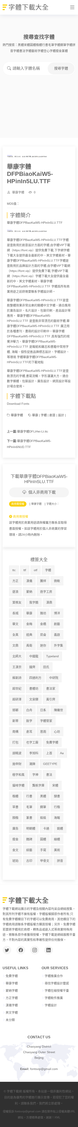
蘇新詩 (16, 677)
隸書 (57, 796)
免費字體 (52, 742)
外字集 (58, 645)
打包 (15, 742)
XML (57, 1117)
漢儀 (29, 581)
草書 (15, 807)
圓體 (33, 45)
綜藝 (29, 850)
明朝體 (30, 828)
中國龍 (33, 656)
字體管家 (46, 720)
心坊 (57, 731)
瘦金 (59, 51)
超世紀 (16, 688)
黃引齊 (50, 699)
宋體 (27, 45)
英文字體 (12, 1012)
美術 (57, 850)
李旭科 (33, 753)
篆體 (65, 51)
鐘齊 (32, 667)
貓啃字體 (18, 785)
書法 (49, 774)
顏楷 (15, 817)
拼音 (60, 860)
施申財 (16, 764)
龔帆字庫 (38, 785)
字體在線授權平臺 (57, 990)
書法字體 (25, 51)
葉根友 (16, 602)
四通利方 (35, 677)
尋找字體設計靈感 (57, 983)
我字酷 (33, 602)
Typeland (52, 656)
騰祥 (43, 581)
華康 (35, 415)
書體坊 (33, 688)
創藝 (57, 624)
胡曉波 (16, 753)
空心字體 (50, 51)
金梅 (29, 624)
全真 (15, 634)
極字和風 (18, 774)
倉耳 (29, 731)
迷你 (43, 645)
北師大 (16, 656)
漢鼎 (49, 602)
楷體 (39, 45)
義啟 (57, 634)
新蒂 (15, 720)
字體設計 (51, 1005)
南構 (15, 731)
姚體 (60, 828)
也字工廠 (32, 742)
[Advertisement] (39, 98)
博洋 (57, 613)
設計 (61, 415)
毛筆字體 (54, 45)
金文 (15, 850)
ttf (24, 570)
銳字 (29, 720)
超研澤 (16, 699)
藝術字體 (37, 51)
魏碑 (29, 839)
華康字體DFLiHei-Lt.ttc (32, 431)
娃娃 (43, 817)
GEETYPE (50, 764)
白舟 (29, 710)
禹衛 (29, 645)
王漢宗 (16, 667)
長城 (15, 613)
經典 (29, 634)
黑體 (21, 45)
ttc (14, 570)
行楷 (57, 807)
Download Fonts (18, 403)
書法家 (50, 688)
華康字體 (18, 192)
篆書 (29, 817)
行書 (45, 45)
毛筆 (29, 807)
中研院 (53, 677)
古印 (29, 860)
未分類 (10, 1019)
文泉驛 (33, 699)
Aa (62, 753)
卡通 (46, 828)
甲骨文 (44, 860)
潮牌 (32, 764)
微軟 (57, 581)
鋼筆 (43, 807)
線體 (57, 839)
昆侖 (43, 634)
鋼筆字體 (66, 45)
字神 (35, 774)
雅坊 (43, 613)
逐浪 (15, 591)
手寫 (43, 850)
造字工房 (46, 591)
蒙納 (29, 591)
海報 (57, 817)
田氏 (46, 667)
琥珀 (15, 860)
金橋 (43, 624)
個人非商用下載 (42, 492)
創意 (52, 415)
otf (35, 570)
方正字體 (12, 997)
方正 (15, 581)
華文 (15, 624)
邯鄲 (15, 710)
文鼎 (15, 645)
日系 (43, 710)
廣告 (15, 828)
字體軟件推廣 (54, 997)
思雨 (43, 731)
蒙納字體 (12, 990)
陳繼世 (58, 710)
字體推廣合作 (54, 975)
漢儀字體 (12, 1005)
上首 (49, 753)
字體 (44, 415)
